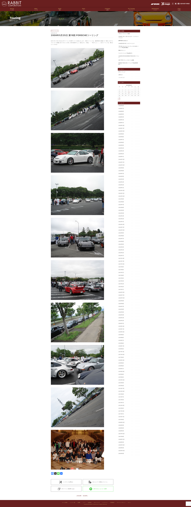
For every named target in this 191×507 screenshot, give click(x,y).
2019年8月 (121, 337)
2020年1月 (121, 323)
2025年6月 (121, 142)
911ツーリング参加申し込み (68, 488)
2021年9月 (121, 266)
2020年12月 (121, 292)
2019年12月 (121, 326)
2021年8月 (121, 269)
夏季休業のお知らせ (123, 40)
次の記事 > (85, 495)
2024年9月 (121, 167)
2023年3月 (121, 215)
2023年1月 (121, 221)
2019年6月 (121, 343)
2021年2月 (121, 286)
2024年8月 (121, 170)
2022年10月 (121, 230)
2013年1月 (121, 402)
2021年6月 (121, 275)
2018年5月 (121, 348)
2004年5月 (121, 453)
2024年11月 (121, 162)
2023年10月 (122, 196)
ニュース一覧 (72, 502)
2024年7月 (121, 173)
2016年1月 (121, 368)
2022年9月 (121, 232)
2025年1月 (121, 156)
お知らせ (121, 74)
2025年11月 (121, 128)
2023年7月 (121, 204)
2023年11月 (121, 193)
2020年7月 (121, 306)
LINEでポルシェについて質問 (100, 488)
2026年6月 (121, 111)
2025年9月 (121, 133)
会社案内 (89, 502)
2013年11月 (121, 388)
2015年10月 (121, 371)
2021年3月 (121, 283)
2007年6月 (121, 436)
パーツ (84, 502)
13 (129, 91)
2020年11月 (121, 295)
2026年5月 (121, 114)
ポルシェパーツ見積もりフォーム (100, 482)
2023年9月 (121, 199)
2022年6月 (121, 241)
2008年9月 (121, 428)
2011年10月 (121, 411)
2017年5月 (121, 357)
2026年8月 (121, 105)
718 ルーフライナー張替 (124, 33)
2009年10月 (122, 422)
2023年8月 (121, 201)
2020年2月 (121, 320)
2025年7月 (121, 139)
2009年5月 (121, 425)
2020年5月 (121, 312)
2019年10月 (121, 331)
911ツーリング (122, 71)
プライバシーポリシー (121, 502)
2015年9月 (121, 374)
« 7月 (119, 98)
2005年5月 (121, 447)
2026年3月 (121, 119)
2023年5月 (121, 210)
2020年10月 (122, 297)
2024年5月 (121, 176)
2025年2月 (121, 153)
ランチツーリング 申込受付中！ (126, 53)
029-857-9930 (185, 4)
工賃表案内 (112, 502)
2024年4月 (121, 179)
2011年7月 (121, 413)
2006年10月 (122, 439)
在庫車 (79, 502)
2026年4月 (121, 117)
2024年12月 (121, 159)
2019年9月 (121, 334)
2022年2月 (121, 252)
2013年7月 (121, 396)
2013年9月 (121, 394)
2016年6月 (121, 365)
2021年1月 (121, 289)
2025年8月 (121, 136)
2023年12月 (121, 190)
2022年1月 (121, 255)
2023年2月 (121, 218)
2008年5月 (121, 430)
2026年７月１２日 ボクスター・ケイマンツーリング (129, 37)
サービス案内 (64, 502)
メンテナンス (122, 77)
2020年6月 (121, 309)
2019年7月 (121, 340)
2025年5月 (121, 145)
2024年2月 (121, 184)
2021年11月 (121, 261)
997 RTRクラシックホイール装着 (126, 60)
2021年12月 (121, 258)
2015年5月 (121, 377)
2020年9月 (121, 300)
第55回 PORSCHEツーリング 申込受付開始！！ (128, 63)
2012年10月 (121, 405)
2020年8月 (121, 303)
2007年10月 (122, 433)
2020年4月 (121, 314)
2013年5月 (121, 399)
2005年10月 (122, 445)
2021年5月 (121, 278)
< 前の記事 (78, 495)
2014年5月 (121, 385)
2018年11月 (121, 346)
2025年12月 (121, 125)
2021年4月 (121, 281)
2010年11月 (121, 416)
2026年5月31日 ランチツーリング (127, 43)
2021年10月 (121, 264)
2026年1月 (121, 122)
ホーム (129, 502)
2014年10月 (121, 379)
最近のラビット (122, 50)
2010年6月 (121, 419)
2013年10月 (121, 391)
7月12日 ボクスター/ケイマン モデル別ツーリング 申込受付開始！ (129, 47)
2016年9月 (121, 363)
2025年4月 (121, 148)
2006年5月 (121, 442)
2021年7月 (121, 272)
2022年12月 (121, 224)
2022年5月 (121, 244)
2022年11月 (121, 227)
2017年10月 (121, 354)
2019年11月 (121, 329)
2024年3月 (121, 182)
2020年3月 (121, 317)
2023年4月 (121, 213)
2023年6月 (121, 207)
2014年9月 (121, 382)
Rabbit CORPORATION (11, 3)
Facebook (173, 3)
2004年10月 (122, 450)
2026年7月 (121, 108)
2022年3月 (121, 249)
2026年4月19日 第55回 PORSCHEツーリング (129, 56)
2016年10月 (121, 360)
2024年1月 (121, 187)
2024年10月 (122, 165)
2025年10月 (121, 131)
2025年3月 (121, 150)
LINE (176, 3)
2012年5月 (121, 408)
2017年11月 (121, 351)
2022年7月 (121, 238)
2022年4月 (121, 247)
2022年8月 (121, 235)
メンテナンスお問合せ (68, 482)
